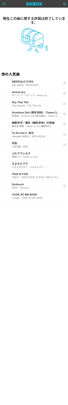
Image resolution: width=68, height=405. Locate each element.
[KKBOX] (34, 4)
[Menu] (4, 4)
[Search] (65, 4)
